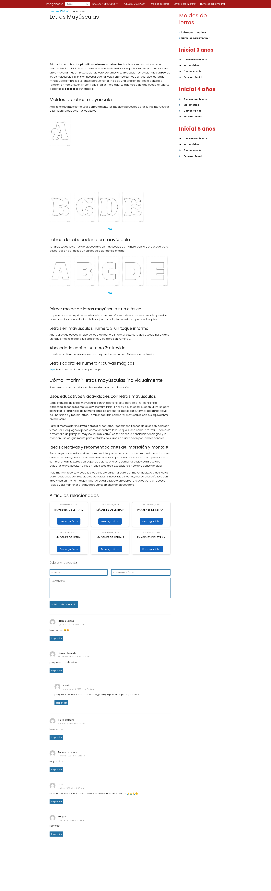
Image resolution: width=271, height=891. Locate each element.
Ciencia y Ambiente (195, 59)
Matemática (191, 65)
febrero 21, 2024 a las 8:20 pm (72, 755)
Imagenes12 (54, 4)
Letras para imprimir (184, 4)
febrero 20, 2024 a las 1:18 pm (71, 723)
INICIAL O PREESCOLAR (103, 4)
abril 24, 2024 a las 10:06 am (71, 788)
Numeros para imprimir (212, 4)
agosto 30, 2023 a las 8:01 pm (71, 624)
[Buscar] (87, 4)
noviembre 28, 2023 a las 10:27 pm (74, 656)
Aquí (52, 369)
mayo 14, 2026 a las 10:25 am (71, 820)
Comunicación (193, 71)
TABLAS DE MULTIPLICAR (134, 4)
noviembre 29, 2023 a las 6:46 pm (78, 689)
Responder (56, 638)
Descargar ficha (69, 521)
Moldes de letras (160, 4)
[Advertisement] (110, 41)
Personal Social (193, 77)
